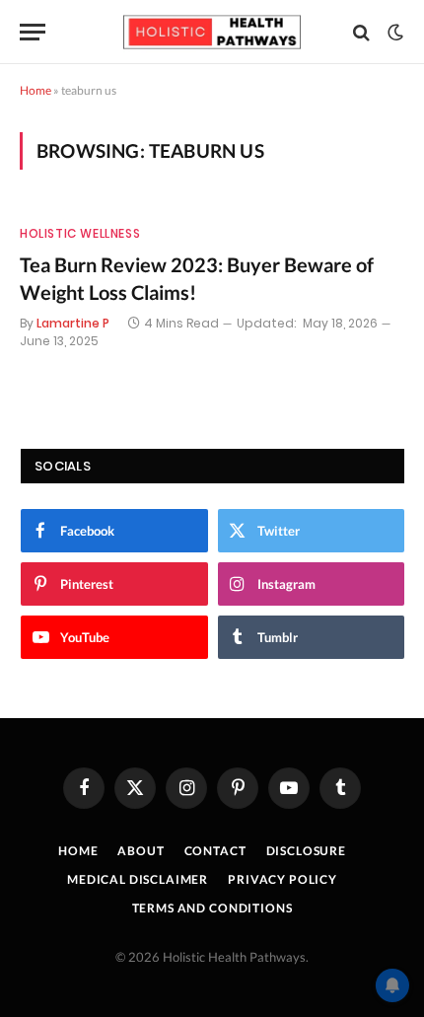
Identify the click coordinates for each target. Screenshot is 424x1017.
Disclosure (306, 850)
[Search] (361, 32)
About (140, 850)
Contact (215, 850)
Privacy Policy (282, 879)
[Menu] (32, 32)
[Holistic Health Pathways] (212, 32)
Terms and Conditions (212, 908)
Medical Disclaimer (137, 879)
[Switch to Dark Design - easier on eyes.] (393, 32)
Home (35, 90)
